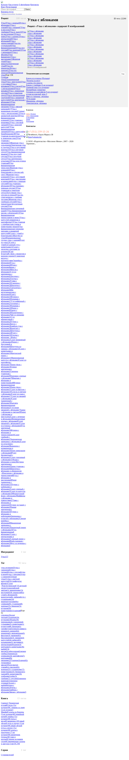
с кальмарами (11, 641)
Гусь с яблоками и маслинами (10, 477)
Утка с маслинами (8, 58)
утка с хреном (9, 69)
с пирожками (10, 621)
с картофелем (17, 656)
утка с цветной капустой (10, 580)
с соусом (14, 678)
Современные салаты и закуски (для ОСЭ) (13, 742)
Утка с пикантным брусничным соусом (11, 204)
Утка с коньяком (9, 85)
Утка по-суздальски (11, 44)
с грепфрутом (11, 627)
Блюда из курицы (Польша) (38, 78)
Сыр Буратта (7, 252)
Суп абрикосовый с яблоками (8, 319)
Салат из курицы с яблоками (13, 424)
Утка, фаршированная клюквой (12, 118)
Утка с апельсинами (13, 87)
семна (15, 629)
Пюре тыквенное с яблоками (9, 482)
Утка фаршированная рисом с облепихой (13, 212)
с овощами (6, 659)
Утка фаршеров (7, 56)
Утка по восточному (13, 33)
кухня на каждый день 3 (36, 94)
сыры (14, 620)
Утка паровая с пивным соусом (12, 187)
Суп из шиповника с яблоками (8, 274)
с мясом (6, 664)
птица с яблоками (7, 686)
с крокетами (15, 674)
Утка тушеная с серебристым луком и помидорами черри (13, 224)
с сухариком (16, 604)
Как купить (13, 5)
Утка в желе (15, 86)
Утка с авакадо (6, 62)
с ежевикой (14, 635)
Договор (31, 114)
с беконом (15, 606)
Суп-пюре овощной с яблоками (10, 409)
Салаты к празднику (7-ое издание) (9, 732)
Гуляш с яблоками (9, 282)
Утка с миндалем (13, 82)
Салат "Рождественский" (9, 584)
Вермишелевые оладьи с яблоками (13, 420)
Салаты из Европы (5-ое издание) (12, 713)
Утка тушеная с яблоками (11, 185)
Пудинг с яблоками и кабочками (9, 514)
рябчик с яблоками (9, 691)
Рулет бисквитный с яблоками (8, 455)
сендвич (13, 665)
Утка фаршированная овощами (8, 104)
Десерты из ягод (33, 81)
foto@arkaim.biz (35, 137)
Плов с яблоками (9, 266)
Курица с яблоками (10, 298)
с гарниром (17, 622)
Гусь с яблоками (8, 264)
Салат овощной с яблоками (12, 422)
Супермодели (7, 755)
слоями (22, 629)
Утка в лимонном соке (13, 137)
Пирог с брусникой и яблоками (10, 344)
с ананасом (17, 592)
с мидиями (17, 642)
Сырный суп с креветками (10, 246)
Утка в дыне (15, 32)
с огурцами (10, 618)
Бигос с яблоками (9, 325)
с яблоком (11, 595)
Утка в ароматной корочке (13, 114)
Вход (3, 7)
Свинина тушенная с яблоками (9, 373)
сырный (13, 617)
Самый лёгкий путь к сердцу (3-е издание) (11, 728)
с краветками (17, 624)
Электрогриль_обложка (36, 103)
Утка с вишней (14, 27)
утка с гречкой (8, 571)
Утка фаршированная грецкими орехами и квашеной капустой (12, 230)
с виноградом (9, 596)
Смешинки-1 (12, 721)
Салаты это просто (34, 83)
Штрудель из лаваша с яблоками (11, 347)
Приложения (32, 116)
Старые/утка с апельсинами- (13, 112)
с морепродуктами (9, 600)
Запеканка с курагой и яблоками (11, 517)
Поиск (27, 9)
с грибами (9, 677)
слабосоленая (13, 651)
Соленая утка (4, 78)
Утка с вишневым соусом (9, 110)
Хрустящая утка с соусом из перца (11, 194)
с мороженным (17, 633)
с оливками (9, 655)
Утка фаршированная (9, 46)
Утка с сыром (13, 36)
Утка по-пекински (7, 67)
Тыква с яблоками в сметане (13, 411)
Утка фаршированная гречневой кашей (12, 208)
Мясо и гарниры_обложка (37, 97)
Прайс (28, 119)
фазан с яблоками (18, 692)
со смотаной (13, 667)
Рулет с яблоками (9, 334)
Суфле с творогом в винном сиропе (13, 255)
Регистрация (11, 7)
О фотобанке (24, 5)
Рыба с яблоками (9, 338)
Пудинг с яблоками (9, 323)
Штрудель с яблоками (10, 332)
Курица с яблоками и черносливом (10, 432)
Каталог (4, 5)
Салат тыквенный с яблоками (9, 400)
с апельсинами (12, 643)
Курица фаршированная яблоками (10, 385)
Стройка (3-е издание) (9, 718)
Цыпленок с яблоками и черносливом (12, 474)
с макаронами (15, 590)
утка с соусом (15, 572)
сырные (16, 660)
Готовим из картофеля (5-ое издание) (42, 92)
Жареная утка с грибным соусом (11, 200)
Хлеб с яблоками (8, 295)
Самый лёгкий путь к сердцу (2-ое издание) (12, 723)
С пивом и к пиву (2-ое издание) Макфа (13, 709)
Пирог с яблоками (9, 309)
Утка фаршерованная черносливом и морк (12, 215)
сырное (17, 644)
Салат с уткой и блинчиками (12, 234)
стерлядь (5, 615)
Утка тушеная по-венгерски (11, 135)
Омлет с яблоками (9, 311)
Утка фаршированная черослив (8, 165)
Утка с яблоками (9, 40)
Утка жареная (15, 50)
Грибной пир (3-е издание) (37, 87)
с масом (5, 650)
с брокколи (19, 672)
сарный (23, 660)
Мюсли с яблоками (9, 271)
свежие (12, 654)
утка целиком (8, 568)
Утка (3, 23)
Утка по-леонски (9, 71)
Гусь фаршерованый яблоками (8, 532)
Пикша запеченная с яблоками (8, 509)
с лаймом (16, 597)
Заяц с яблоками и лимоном (10, 502)
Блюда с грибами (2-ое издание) (40, 85)
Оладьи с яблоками (9, 280)
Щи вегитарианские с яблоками (8, 292)
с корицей (13, 631)
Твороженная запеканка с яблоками (11, 440)
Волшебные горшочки (35, 90)
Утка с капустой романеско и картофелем (13, 219)
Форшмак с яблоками (10, 300)
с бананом (15, 626)
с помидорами (13, 670)
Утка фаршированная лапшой (8, 129)
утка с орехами (15, 574)
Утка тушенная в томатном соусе (11, 190)
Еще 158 (9, 75)
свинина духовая (9, 682)
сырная (17, 611)
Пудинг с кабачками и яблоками (10, 486)
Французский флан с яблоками (12, 495)
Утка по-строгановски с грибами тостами (12, 197)
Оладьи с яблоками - (10, 336)
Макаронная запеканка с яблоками (11, 525)
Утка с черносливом (8, 42)
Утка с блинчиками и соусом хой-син (12, 172)
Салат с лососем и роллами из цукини (10, 249)
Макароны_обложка (35, 101)
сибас (13, 676)
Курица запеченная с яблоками (9, 369)
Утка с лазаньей (13, 23)
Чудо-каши (31, 99)
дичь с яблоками (9, 688)
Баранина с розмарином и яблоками (10, 448)
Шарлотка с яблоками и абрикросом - (11, 471)
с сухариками (17, 669)
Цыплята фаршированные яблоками (9, 405)
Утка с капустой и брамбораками (13, 132)
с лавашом (18, 638)
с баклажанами (11, 636)
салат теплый (8, 616)
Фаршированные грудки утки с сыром (11, 239)
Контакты (34, 5)
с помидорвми (7, 609)
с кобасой (15, 640)
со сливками (9, 602)
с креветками (16, 647)
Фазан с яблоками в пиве (10, 461)
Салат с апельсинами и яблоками (9, 536)
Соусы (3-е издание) (8, 706)
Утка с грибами (8, 31)
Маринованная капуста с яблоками (12, 359)
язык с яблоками (8, 268)
